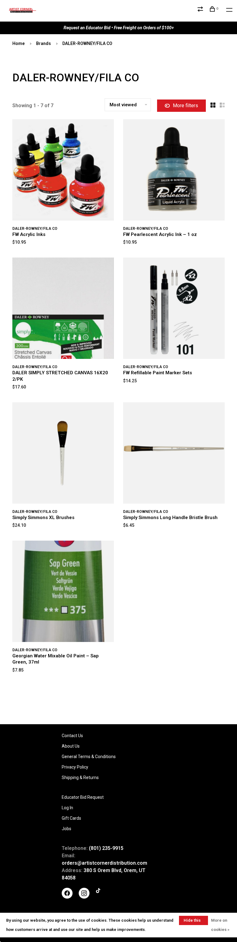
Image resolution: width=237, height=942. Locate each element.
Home (18, 43)
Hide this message (192, 921)
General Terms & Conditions (89, 756)
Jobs (66, 828)
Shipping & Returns (80, 777)
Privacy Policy (75, 767)
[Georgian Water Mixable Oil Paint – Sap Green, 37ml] (63, 592)
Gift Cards (71, 818)
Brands (43, 43)
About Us (71, 746)
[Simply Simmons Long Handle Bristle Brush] (174, 454)
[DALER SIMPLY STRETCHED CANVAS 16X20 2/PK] (63, 309)
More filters (185, 105)
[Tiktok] (98, 891)
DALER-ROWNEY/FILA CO (87, 43)
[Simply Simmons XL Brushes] (63, 454)
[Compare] (201, 9)
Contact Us (72, 735)
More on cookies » (220, 925)
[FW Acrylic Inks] (63, 171)
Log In (67, 807)
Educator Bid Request (83, 797)
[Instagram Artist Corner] (84, 897)
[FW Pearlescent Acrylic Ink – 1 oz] (174, 171)
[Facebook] (67, 897)
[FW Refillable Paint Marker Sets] (174, 309)
